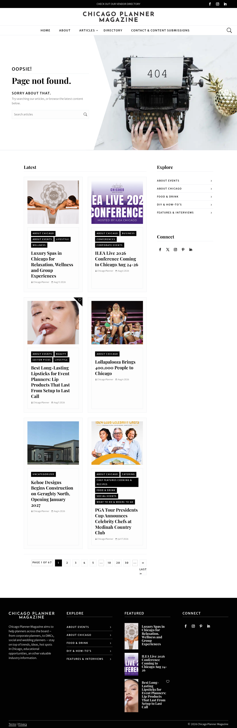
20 (118, 562)
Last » (143, 571)
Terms (12, 724)
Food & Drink (106, 490)
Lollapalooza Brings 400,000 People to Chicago (115, 367)
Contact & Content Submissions (160, 30)
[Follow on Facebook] (210, 4)
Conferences (106, 239)
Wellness (39, 245)
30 (127, 562)
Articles (87, 30)
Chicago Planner (41, 282)
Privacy (22, 724)
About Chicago (43, 233)
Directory (113, 30)
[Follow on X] (168, 249)
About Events (42, 239)
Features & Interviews (175, 212)
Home (45, 30)
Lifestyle (62, 239)
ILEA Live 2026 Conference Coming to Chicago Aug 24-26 (116, 258)
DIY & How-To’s (169, 204)
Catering (128, 474)
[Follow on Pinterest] (183, 249)
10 (109, 562)
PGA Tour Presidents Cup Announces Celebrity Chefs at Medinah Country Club (116, 521)
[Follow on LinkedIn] (225, 4)
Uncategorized (43, 474)
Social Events (107, 496)
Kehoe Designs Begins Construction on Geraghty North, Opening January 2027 (52, 493)
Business (128, 233)
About (65, 30)
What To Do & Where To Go (115, 502)
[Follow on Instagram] (217, 4)
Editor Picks (42, 360)
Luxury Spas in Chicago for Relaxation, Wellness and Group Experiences (52, 264)
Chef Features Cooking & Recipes (114, 482)
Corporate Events (110, 245)
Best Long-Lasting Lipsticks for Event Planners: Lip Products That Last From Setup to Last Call (50, 382)
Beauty (61, 354)
